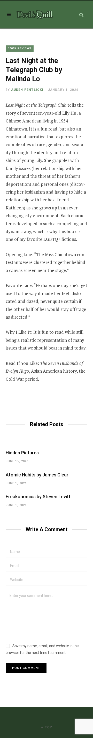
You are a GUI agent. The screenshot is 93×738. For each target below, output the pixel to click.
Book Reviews (20, 48)
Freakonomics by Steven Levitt (38, 496)
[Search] (81, 14)
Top (48, 727)
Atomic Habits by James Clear (37, 474)
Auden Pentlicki (27, 90)
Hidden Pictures (22, 452)
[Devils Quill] (34, 14)
